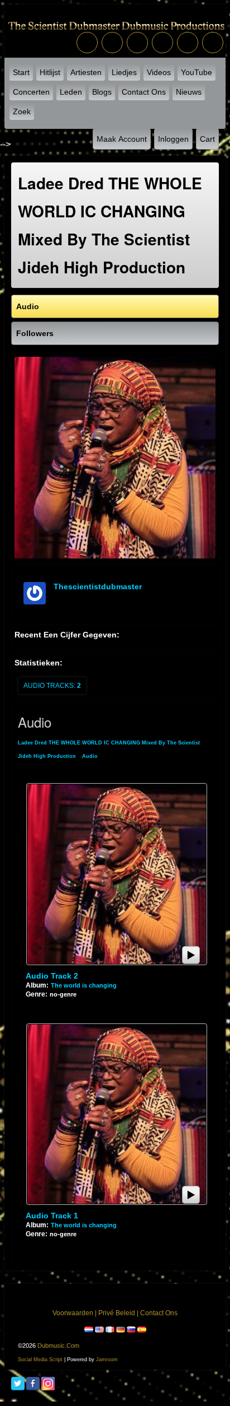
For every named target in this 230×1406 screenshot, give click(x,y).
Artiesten (86, 72)
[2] (35, 1003)
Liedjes (124, 72)
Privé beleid (116, 1313)
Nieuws (189, 91)
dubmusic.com (58, 1345)
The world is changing (84, 985)
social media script (40, 1359)
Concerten (31, 91)
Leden (71, 91)
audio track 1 (52, 1215)
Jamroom (107, 1359)
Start (21, 72)
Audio (90, 756)
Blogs (102, 91)
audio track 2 (52, 975)
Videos (159, 72)
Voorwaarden (72, 1313)
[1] (30, 1003)
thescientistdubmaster (98, 586)
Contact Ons (144, 91)
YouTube (196, 72)
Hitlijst (50, 72)
